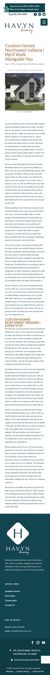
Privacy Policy (23, 671)
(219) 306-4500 (19, 14)
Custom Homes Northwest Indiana (30, 64)
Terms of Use (38, 671)
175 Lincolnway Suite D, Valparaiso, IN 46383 (26, 652)
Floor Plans (10, 596)
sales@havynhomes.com (21, 631)
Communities (11, 600)
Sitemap (9, 671)
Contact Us (10, 605)
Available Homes (12, 591)
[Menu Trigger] (44, 22)
